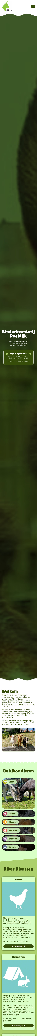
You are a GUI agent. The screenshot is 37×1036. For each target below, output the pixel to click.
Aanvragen (18, 1025)
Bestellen (18, 946)
